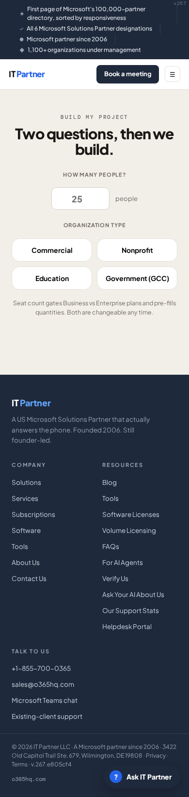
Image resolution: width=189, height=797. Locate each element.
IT (27, 73)
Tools (20, 546)
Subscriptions (33, 514)
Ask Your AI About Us (133, 594)
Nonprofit (137, 250)
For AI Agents (122, 562)
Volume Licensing (129, 530)
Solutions (26, 482)
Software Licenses (130, 514)
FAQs (110, 546)
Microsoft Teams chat (45, 700)
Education (52, 278)
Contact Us (29, 578)
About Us (26, 562)
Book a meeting (127, 74)
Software (26, 530)
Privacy (156, 755)
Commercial (52, 250)
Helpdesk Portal (127, 626)
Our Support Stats (130, 610)
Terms (20, 764)
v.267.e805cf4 (51, 764)
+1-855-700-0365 (41, 668)
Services (25, 498)
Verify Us (115, 578)
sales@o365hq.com (43, 684)
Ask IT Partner (143, 776)
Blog (109, 482)
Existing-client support (47, 716)
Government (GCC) (137, 278)
